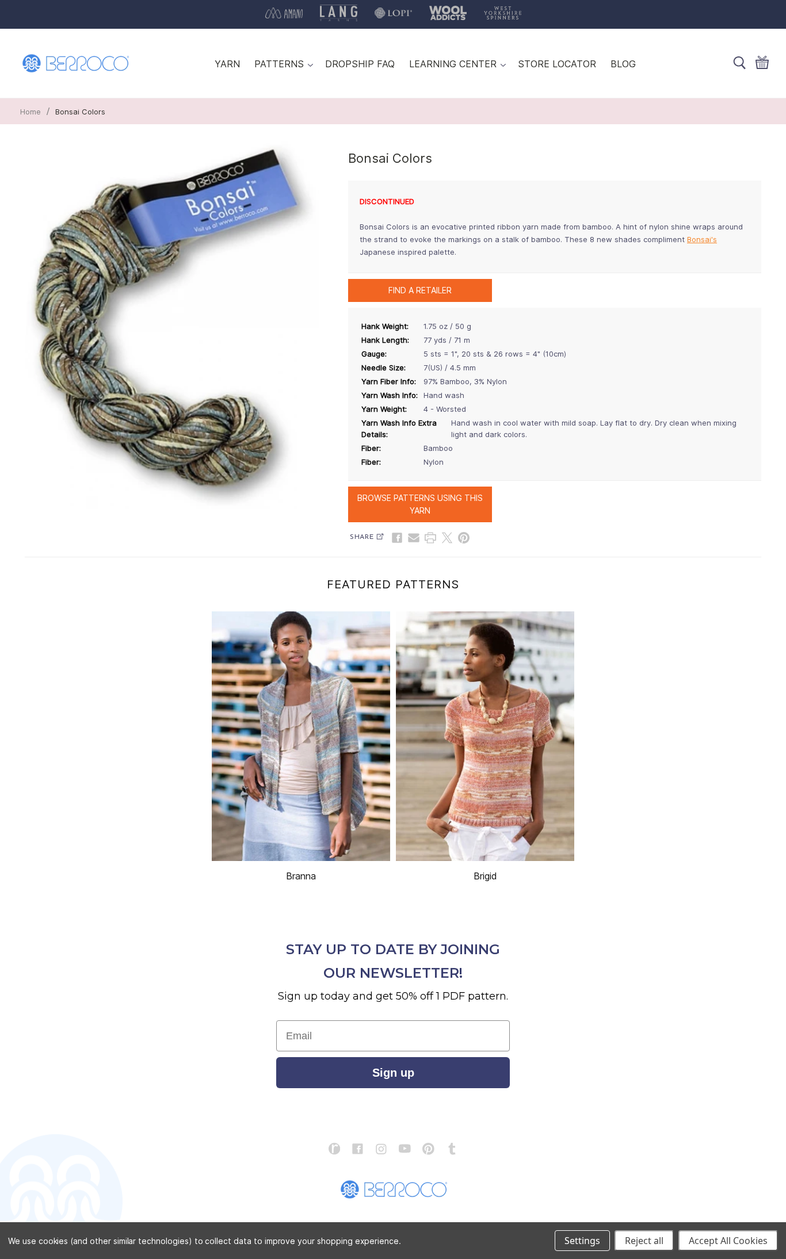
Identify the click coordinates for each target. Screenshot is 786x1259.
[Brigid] (485, 736)
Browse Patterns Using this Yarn (420, 504)
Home (30, 111)
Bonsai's (702, 239)
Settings (582, 1240)
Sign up (393, 1072)
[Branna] (301, 736)
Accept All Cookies (728, 1240)
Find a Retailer (420, 290)
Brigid (485, 876)
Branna (301, 876)
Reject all (644, 1240)
